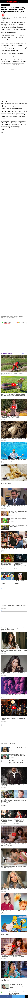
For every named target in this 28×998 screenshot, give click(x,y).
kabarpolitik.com (6, 18)
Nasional (21, 316)
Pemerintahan (5, 317)
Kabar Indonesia (14, 316)
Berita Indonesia (13, 315)
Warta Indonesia (13, 317)
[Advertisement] (14, 84)
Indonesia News (5, 316)
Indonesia (21, 315)
